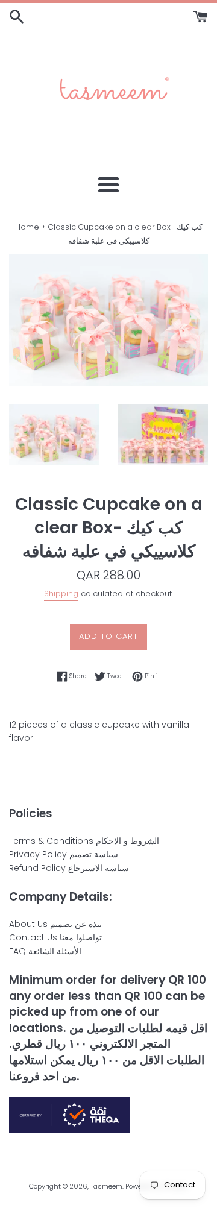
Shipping (61, 593)
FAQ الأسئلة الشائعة (45, 951)
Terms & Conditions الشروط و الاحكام (84, 841)
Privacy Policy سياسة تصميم (63, 854)
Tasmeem (106, 1186)
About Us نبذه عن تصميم (55, 924)
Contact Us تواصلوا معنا (55, 937)
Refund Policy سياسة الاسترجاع (69, 868)
